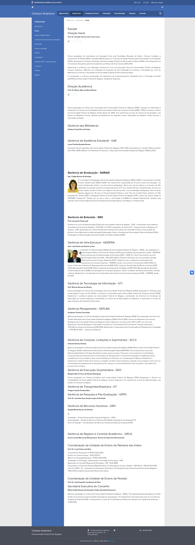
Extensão (142, 13)
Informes (37, 53)
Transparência (39, 57)
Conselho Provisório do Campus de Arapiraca (47, 40)
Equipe (37, 31)
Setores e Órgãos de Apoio (42, 35)
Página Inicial (63, 13)
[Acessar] (162, 7)
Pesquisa (132, 13)
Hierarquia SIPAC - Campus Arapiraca (45, 62)
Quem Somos (39, 26)
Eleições (37, 75)
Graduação (106, 13)
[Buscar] (161, 13)
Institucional (76, 13)
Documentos (38, 44)
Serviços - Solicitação (41, 48)
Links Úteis (38, 66)
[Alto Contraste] (33, 7)
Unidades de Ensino (92, 13)
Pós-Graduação (119, 13)
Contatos (37, 70)
